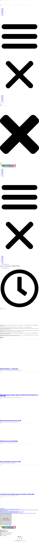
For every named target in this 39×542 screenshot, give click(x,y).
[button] (19, 55)
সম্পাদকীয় (2, 12)
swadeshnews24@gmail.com (6, 534)
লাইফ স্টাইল (3, 15)
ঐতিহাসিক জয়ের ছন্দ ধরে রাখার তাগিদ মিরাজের (9, 441)
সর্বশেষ (8, 264)
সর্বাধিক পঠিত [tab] (3, 508)
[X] (19, 539)
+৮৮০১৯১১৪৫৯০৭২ (4, 535)
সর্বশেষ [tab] (0, 508)
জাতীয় (2, 9)
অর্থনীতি (2, 258)
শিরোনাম (7, 264)
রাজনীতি (2, 10)
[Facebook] (17, 539)
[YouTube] (22, 539)
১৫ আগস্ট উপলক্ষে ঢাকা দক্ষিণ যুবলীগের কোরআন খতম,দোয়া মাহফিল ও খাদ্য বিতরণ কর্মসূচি (17, 494)
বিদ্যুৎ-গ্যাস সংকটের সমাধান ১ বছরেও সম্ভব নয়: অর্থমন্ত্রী (10, 461)
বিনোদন (2, 13)
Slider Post (3, 264)
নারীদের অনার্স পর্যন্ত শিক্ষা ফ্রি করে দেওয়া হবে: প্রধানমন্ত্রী (10, 420)
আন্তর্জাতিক (3, 256)
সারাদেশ (2, 8)
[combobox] (3, 105)
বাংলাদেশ (2, 11)
